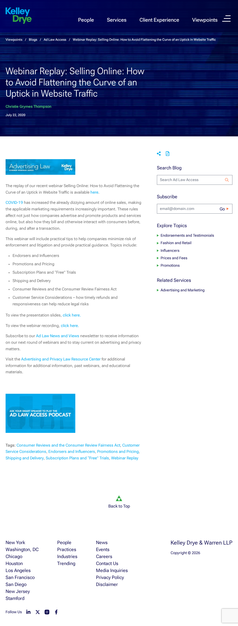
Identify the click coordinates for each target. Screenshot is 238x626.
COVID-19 (14, 202)
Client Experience (159, 20)
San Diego (16, 584)
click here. (72, 315)
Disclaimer (107, 584)
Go (222, 208)
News (102, 542)
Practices (66, 549)
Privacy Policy (110, 577)
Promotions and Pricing (118, 451)
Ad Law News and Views (57, 335)
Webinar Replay (124, 458)
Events (102, 549)
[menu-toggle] (226, 18)
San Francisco (20, 577)
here (94, 192)
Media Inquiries (112, 570)
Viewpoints (205, 20)
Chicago (14, 556)
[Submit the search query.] (227, 180)
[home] (19, 15)
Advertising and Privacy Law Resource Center (61, 359)
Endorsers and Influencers (71, 451)
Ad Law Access (55, 39)
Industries (67, 556)
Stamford (15, 598)
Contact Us (107, 563)
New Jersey (18, 591)
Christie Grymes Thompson (28, 106)
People (86, 20)
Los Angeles (18, 570)
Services (116, 20)
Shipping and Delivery (25, 458)
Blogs (33, 39)
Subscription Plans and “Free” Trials (77, 458)
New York (15, 542)
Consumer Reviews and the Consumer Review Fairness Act (68, 445)
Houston (14, 563)
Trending (66, 563)
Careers (104, 556)
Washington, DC (22, 549)
